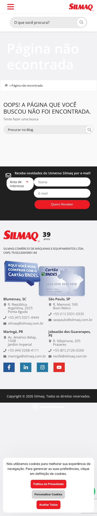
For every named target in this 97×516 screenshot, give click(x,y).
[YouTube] (59, 371)
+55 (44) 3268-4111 (20, 351)
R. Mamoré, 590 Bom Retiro (63, 310)
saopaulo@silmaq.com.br (70, 324)
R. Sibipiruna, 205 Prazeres (64, 346)
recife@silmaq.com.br (67, 360)
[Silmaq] (81, 7)
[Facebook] (9, 371)
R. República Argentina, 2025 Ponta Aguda (23, 312)
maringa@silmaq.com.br (24, 357)
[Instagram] (42, 371)
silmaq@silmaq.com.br (23, 327)
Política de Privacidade (48, 484)
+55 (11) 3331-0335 (65, 318)
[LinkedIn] (25, 371)
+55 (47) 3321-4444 (20, 321)
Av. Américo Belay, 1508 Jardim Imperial (23, 343)
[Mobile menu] (11, 6)
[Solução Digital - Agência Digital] (48, 410)
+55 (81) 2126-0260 (65, 354)
